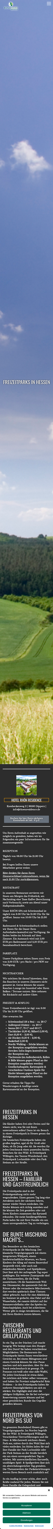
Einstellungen (26, 1520)
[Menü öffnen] (49, 3)
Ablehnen (26, 1513)
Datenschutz (29, 1526)
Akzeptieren (26, 1505)
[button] (49, 1490)
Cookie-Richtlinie (15, 1526)
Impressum (39, 1526)
